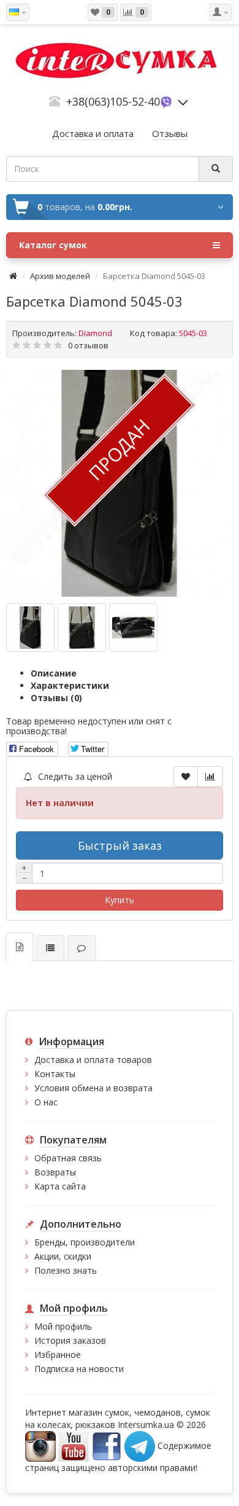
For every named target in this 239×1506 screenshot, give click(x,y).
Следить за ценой (74, 776)
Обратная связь (68, 1158)
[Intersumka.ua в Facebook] (106, 1445)
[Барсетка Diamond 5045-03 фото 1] (82, 627)
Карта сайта (60, 1186)
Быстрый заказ (120, 845)
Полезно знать (65, 1270)
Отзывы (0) (56, 698)
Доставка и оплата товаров (93, 1059)
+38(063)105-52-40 (113, 101)
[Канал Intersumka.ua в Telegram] (139, 1445)
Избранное (57, 1354)
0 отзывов (88, 345)
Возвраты (55, 1172)
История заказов (70, 1340)
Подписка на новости (79, 1369)
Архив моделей (60, 275)
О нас (46, 1102)
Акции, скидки (62, 1256)
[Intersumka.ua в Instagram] (40, 1445)
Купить (119, 900)
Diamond (95, 333)
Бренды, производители (84, 1242)
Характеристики (70, 685)
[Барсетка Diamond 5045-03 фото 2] (133, 627)
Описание (54, 673)
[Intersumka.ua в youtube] (73, 1445)
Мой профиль (63, 1326)
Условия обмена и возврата (93, 1088)
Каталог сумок (53, 245)
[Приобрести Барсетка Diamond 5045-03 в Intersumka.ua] (119, 483)
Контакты (54, 1074)
